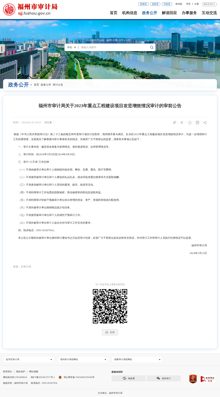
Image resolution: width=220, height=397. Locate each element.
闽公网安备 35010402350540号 (79, 377)
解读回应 (169, 13)
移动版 (178, 4)
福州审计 (166, 378)
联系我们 (7, 371)
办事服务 (189, 13)
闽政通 (131, 378)
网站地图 (33, 371)
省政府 (155, 4)
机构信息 (129, 13)
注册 (196, 4)
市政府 (167, 4)
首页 (113, 13)
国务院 (143, 4)
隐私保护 (20, 371)
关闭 (112, 332)
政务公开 (149, 13)
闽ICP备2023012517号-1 (43, 377)
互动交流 (209, 13)
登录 (188, 4)
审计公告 (58, 84)
